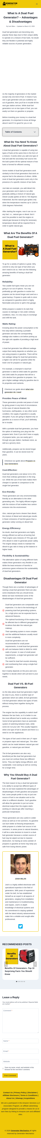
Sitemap (19, 1098)
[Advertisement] (20, 68)
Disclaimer (32, 1093)
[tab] (16, 981)
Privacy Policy (20, 1093)
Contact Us (8, 1093)
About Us (10, 1098)
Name (6, 1041)
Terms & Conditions (28, 1095)
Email (6, 1051)
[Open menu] (37, 3)
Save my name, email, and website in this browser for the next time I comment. (19, 1068)
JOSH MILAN (20, 879)
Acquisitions (29, 1098)
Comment (7, 1011)
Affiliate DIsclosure (11, 1095)
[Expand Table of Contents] (35, 132)
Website (6, 1062)
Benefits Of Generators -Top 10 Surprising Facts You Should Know (19, 971)
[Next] (35, 964)
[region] (20, 1121)
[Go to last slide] (6, 964)
